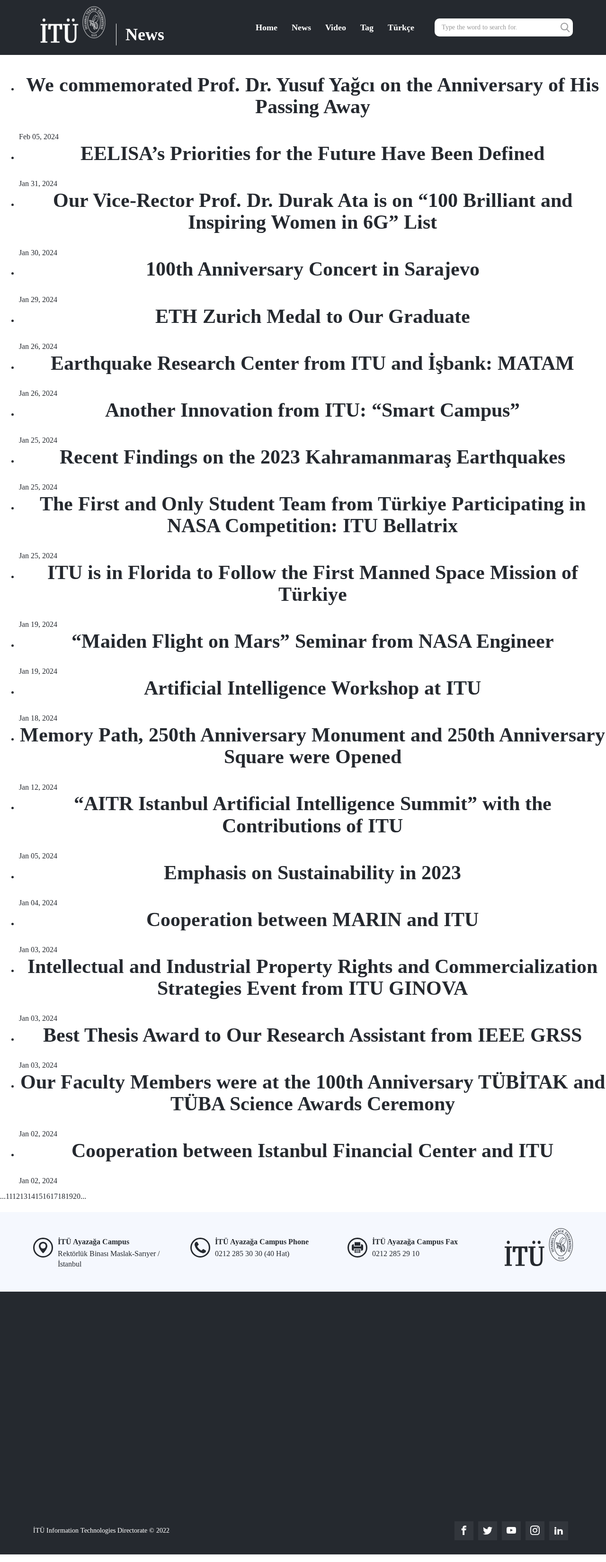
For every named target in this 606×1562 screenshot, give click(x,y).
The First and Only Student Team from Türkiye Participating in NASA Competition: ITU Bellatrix (313, 514)
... (3, 1196)
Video (335, 27)
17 (54, 1196)
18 (61, 1196)
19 (69, 1196)
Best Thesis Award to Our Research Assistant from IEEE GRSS (312, 1035)
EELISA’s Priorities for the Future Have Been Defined (312, 153)
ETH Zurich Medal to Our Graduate (312, 316)
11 (9, 1196)
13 (23, 1196)
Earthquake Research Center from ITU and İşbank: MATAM (312, 363)
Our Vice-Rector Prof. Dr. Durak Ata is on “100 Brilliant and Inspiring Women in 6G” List (312, 211)
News (301, 27)
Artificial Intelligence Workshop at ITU (312, 688)
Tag (367, 27)
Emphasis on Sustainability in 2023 (312, 873)
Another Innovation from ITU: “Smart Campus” (312, 410)
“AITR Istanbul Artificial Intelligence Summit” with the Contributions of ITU (313, 814)
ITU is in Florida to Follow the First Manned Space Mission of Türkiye (312, 583)
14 (31, 1196)
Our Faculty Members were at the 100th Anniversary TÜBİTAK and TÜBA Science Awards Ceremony (312, 1093)
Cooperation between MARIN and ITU (312, 919)
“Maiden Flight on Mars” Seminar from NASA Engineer (312, 641)
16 (46, 1196)
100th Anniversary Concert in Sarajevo (313, 269)
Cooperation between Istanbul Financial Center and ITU (312, 1150)
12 (16, 1196)
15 (39, 1196)
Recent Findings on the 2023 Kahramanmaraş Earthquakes (312, 457)
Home (266, 27)
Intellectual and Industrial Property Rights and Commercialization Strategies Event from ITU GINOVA (312, 977)
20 (76, 1196)
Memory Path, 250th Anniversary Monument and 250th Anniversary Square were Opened (312, 746)
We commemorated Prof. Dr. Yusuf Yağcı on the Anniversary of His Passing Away (312, 95)
